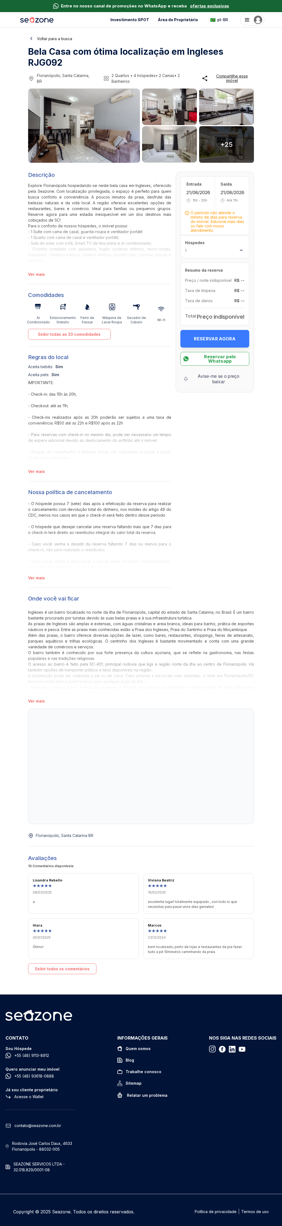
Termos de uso (255, 1211)
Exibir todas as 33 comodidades (69, 334)
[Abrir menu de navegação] (252, 20)
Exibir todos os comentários (62, 968)
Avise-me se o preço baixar (218, 379)
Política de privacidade (216, 1211)
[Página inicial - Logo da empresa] (37, 20)
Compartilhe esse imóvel (232, 78)
